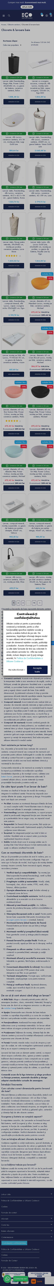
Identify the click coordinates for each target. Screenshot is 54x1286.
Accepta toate (37, 669)
